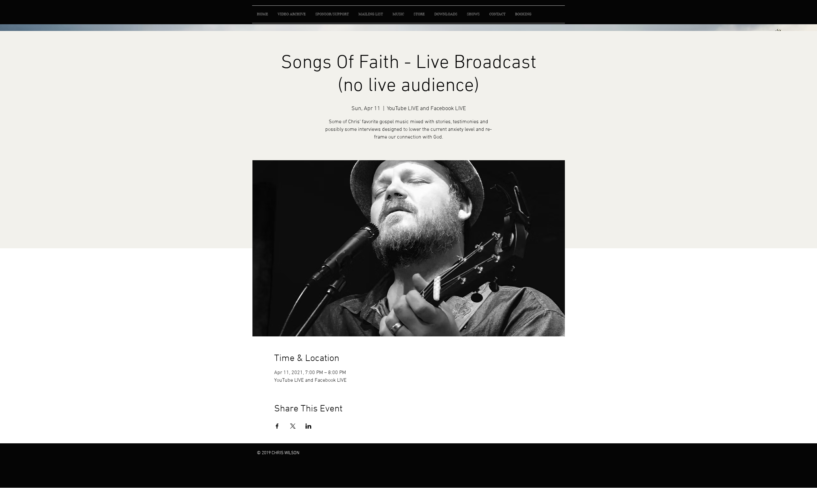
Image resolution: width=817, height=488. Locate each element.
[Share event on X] (293, 426)
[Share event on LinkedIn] (308, 426)
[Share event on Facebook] (277, 426)
